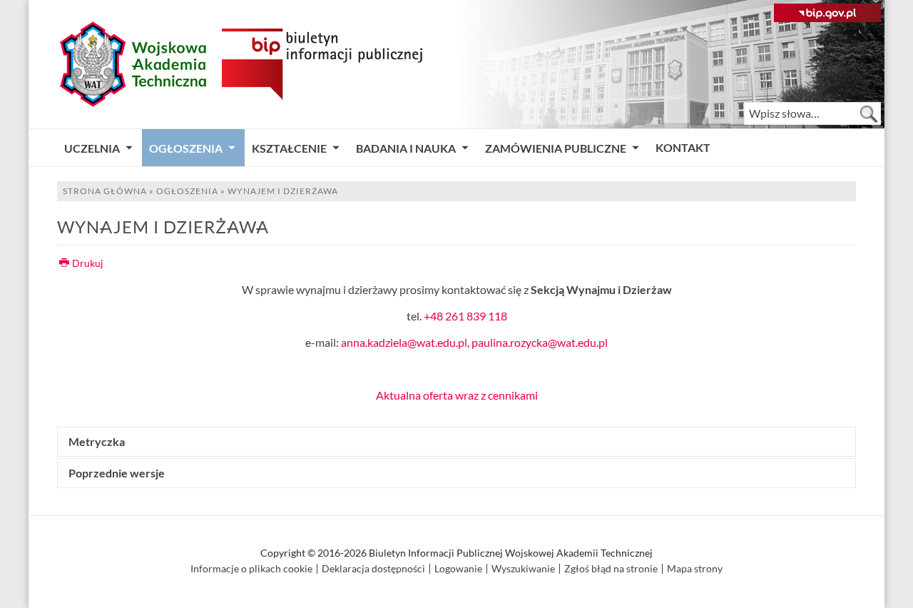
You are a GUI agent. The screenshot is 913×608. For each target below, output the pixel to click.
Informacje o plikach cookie (251, 568)
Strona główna (105, 191)
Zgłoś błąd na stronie (611, 568)
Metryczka (96, 441)
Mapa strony (695, 568)
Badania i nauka (406, 148)
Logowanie (458, 568)
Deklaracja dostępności (373, 568)
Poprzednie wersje (116, 473)
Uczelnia (92, 148)
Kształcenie (289, 148)
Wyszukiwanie (523, 568)
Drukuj (87, 263)
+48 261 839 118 (465, 316)
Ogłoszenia (186, 148)
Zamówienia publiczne (555, 148)
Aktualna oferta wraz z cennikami (457, 395)
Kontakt (683, 147)
